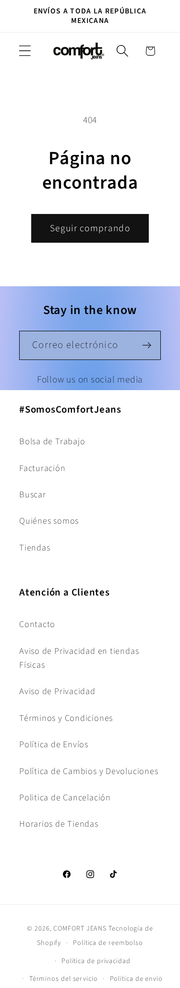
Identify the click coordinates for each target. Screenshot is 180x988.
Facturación (42, 468)
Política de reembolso (108, 943)
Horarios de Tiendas (58, 824)
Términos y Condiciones (66, 718)
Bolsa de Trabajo (52, 441)
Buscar (32, 494)
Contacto (37, 624)
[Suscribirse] (146, 345)
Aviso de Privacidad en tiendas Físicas (79, 658)
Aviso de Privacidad (57, 691)
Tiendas (34, 547)
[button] (24, 51)
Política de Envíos (53, 744)
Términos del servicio (63, 979)
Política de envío (136, 979)
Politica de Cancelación (65, 797)
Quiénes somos (49, 521)
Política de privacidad (96, 961)
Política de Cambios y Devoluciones (88, 771)
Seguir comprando (90, 228)
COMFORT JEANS (80, 928)
